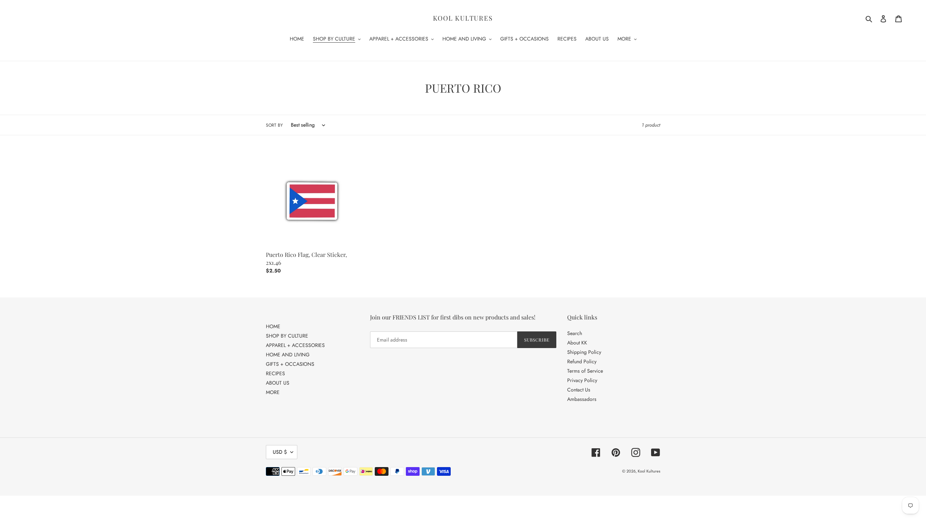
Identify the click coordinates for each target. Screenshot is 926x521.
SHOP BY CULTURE (287, 335)
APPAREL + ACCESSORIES (295, 345)
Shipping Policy (584, 352)
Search (574, 333)
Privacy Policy (582, 380)
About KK (577, 342)
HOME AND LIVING (288, 354)
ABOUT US (277, 382)
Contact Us (578, 389)
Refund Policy (581, 361)
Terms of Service (585, 370)
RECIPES (275, 373)
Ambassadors (581, 399)
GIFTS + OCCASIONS (290, 364)
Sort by (274, 125)
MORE (273, 392)
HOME (273, 326)
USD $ (280, 452)
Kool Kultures (463, 18)
